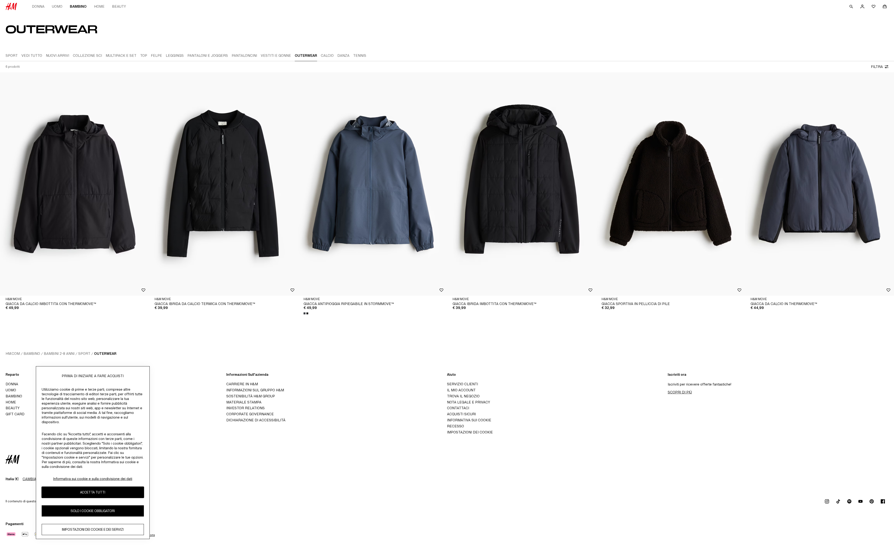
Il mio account (461, 390)
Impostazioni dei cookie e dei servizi (93, 529)
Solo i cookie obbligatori (93, 511)
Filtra (877, 67)
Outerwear (105, 353)
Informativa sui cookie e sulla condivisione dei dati (92, 479)
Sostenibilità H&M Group (250, 396)
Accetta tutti (92, 492)
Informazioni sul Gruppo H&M (255, 390)
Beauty (119, 6)
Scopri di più (680, 392)
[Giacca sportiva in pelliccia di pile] (670, 184)
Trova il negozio (463, 396)
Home (99, 6)
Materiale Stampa (243, 402)
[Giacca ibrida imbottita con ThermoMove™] (521, 184)
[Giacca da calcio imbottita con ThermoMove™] (74, 184)
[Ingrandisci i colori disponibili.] (306, 313)
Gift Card (15, 414)
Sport (84, 353)
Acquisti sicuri (461, 414)
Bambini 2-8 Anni (59, 353)
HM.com (13, 353)
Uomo (57, 6)
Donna (38, 6)
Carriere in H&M (242, 384)
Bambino (78, 6)
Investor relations (245, 408)
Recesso (455, 426)
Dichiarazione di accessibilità (255, 420)
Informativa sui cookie (469, 420)
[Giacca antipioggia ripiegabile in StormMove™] (372, 184)
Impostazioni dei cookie (470, 432)
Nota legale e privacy (468, 402)
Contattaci (458, 408)
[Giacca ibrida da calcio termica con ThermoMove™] (223, 184)
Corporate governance (250, 414)
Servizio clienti (462, 384)
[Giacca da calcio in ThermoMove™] (819, 184)
